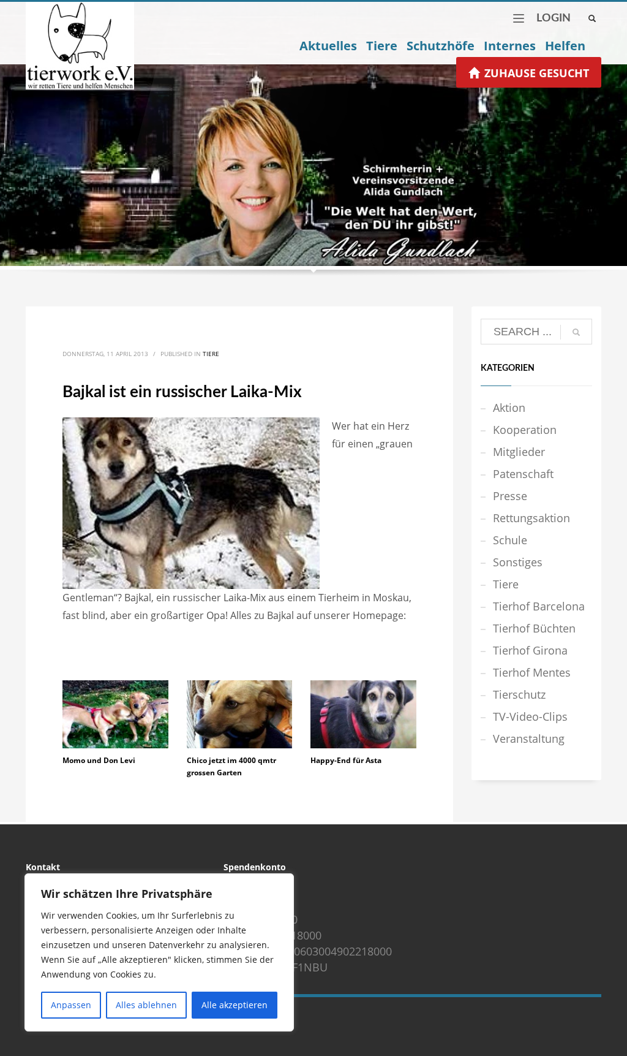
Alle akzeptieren (234, 1005)
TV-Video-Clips (530, 716)
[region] (159, 952)
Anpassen (71, 1005)
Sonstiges (518, 562)
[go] (576, 332)
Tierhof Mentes (532, 672)
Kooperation (525, 429)
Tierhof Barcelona (539, 606)
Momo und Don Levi (98, 760)
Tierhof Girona (530, 650)
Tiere (211, 353)
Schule (510, 540)
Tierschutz (519, 694)
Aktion (509, 407)
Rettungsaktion (531, 518)
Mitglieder (519, 451)
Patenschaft (523, 473)
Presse (510, 495)
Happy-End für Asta (345, 760)
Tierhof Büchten (534, 628)
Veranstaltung (529, 738)
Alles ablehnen (146, 1005)
